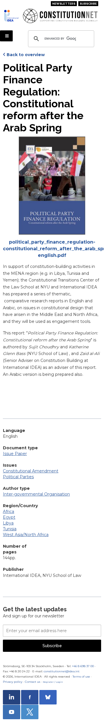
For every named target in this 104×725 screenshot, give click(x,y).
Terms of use (81, 676)
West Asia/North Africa (26, 534)
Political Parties (18, 476)
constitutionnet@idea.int (61, 671)
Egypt (9, 517)
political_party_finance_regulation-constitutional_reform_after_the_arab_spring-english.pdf (52, 248)
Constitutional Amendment (30, 471)
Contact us (32, 682)
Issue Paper (15, 453)
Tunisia (9, 528)
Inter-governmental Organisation (36, 494)
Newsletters (63, 3)
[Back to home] (11, 15)
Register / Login (53, 681)
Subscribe (88, 3)
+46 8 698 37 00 (83, 666)
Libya (8, 523)
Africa (8, 511)
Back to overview (26, 54)
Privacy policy (12, 682)
